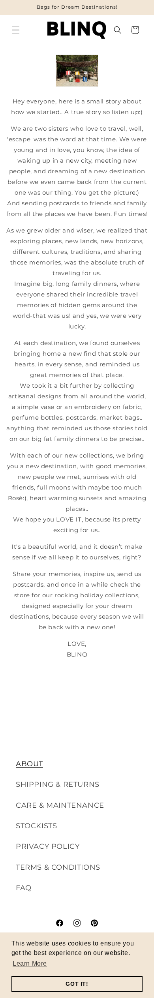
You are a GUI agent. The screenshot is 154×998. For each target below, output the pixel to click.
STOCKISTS (36, 826)
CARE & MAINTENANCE (60, 805)
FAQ (24, 888)
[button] (15, 30)
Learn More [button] (30, 963)
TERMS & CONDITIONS (58, 867)
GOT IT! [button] (77, 984)
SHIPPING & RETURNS (58, 784)
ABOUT (29, 764)
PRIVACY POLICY (47, 846)
